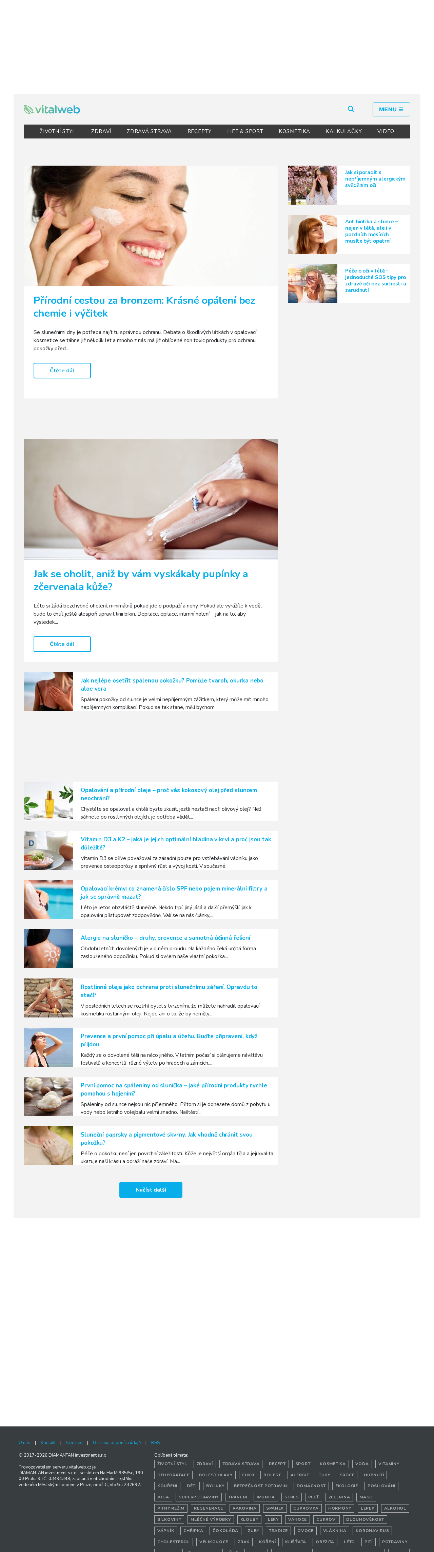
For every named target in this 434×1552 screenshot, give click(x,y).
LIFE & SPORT (245, 131)
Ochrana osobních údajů (117, 1443)
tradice (278, 1530)
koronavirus (372, 1530)
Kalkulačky (344, 131)
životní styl (172, 1463)
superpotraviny (199, 1497)
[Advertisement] (217, 45)
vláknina (335, 1530)
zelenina (339, 1497)
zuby (253, 1530)
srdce (347, 1475)
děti (192, 1486)
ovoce (305, 1530)
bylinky (215, 1486)
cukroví (326, 1519)
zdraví (205, 1463)
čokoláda (225, 1530)
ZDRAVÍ (101, 131)
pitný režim (170, 1508)
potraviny (394, 1542)
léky (273, 1519)
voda (362, 1463)
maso (366, 1497)
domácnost (311, 1486)
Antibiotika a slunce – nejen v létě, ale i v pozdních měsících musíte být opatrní (371, 231)
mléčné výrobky (211, 1519)
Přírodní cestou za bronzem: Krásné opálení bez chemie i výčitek (144, 307)
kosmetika (333, 1463)
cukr (248, 1475)
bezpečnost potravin (260, 1486)
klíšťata (295, 1542)
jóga (163, 1497)
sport (303, 1463)
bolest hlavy (216, 1475)
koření (267, 1542)
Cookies (74, 1443)
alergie (300, 1475)
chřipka (193, 1530)
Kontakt (48, 1443)
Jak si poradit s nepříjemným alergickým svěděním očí (375, 179)
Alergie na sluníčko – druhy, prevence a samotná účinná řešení (165, 938)
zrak (244, 1542)
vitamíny (388, 1463)
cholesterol (173, 1542)
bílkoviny (169, 1519)
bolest (272, 1475)
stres (291, 1497)
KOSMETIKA (294, 131)
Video (385, 131)
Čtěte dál (62, 370)
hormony (339, 1508)
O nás (24, 1443)
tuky (324, 1475)
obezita (325, 1542)
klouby (249, 1519)
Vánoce (297, 1519)
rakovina (245, 1508)
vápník (165, 1530)
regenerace (208, 1508)
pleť (313, 1497)
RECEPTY (200, 131)
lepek (368, 1508)
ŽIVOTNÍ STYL (58, 131)
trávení (237, 1497)
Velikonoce (213, 1542)
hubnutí (374, 1475)
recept (277, 1463)
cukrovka (306, 1508)
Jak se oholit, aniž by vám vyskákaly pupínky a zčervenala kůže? (141, 580)
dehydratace (173, 1475)
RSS (155, 1443)
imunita (266, 1497)
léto (349, 1542)
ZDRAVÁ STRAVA (149, 131)
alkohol (395, 1508)
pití (368, 1542)
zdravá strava (240, 1463)
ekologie (346, 1486)
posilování (381, 1486)
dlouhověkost (365, 1519)
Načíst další (151, 1190)
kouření (167, 1486)
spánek (275, 1508)
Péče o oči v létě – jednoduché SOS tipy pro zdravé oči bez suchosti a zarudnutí (375, 280)
